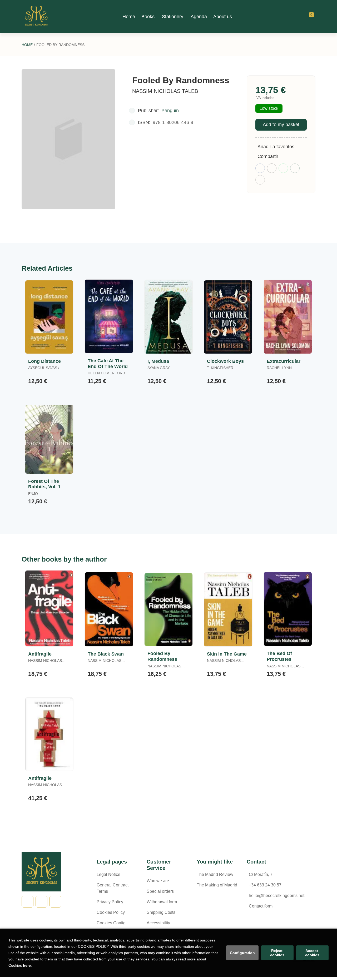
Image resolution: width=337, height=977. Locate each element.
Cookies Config (111, 923)
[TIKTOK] (41, 901)
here (27, 965)
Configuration (242, 953)
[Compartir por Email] (295, 168)
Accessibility (158, 923)
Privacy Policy (110, 902)
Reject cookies (277, 953)
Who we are (158, 881)
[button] (309, 16)
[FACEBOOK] (27, 901)
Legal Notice (108, 874)
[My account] (314, 16)
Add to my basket (281, 124)
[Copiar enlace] (260, 180)
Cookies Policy (111, 912)
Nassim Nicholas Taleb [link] (165, 91)
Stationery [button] (172, 16)
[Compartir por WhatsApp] (283, 168)
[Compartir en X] (271, 168)
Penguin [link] (170, 110)
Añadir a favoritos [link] (275, 146)
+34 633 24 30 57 (265, 885)
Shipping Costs (161, 912)
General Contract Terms (112, 888)
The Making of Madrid (217, 885)
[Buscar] (305, 16)
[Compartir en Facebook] (260, 168)
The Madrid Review (215, 874)
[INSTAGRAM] (55, 901)
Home (27, 45)
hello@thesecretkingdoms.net (276, 895)
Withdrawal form (162, 902)
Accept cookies (312, 953)
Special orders (160, 891)
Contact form (260, 906)
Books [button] (148, 16)
